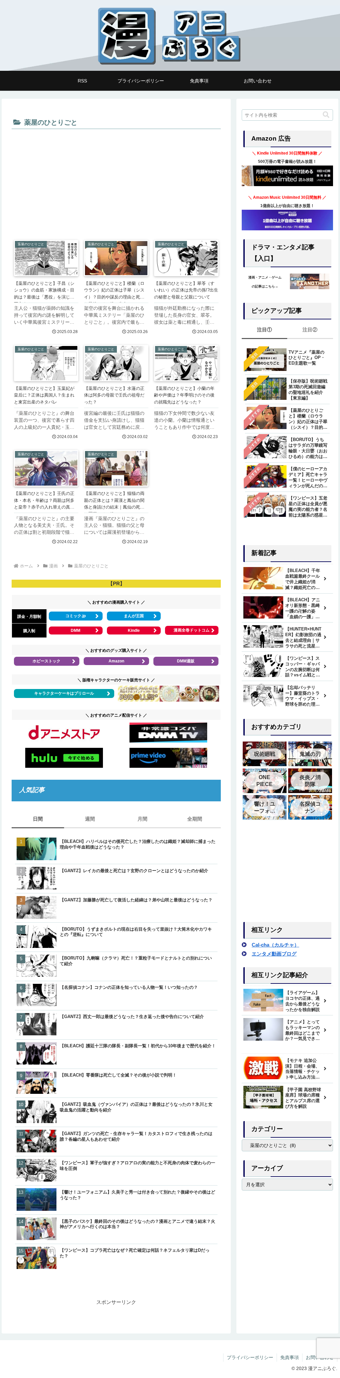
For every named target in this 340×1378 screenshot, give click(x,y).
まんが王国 (134, 616)
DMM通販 (186, 661)
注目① (264, 329)
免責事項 (289, 1357)
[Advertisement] (116, 181)
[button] (326, 115)
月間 (142, 819)
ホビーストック (46, 661)
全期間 (194, 819)
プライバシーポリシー (250, 1357)
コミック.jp (75, 616)
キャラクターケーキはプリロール (64, 693)
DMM (75, 630)
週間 (90, 819)
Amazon (116, 661)
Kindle (134, 630)
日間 (38, 819)
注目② (309, 329)
